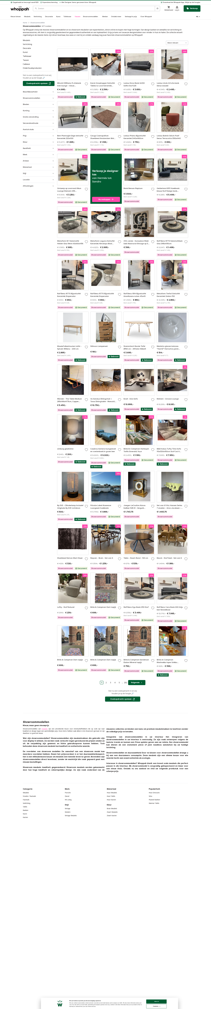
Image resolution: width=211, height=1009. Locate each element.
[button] (149, 2)
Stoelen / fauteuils (29, 796)
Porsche (68, 793)
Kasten (25, 817)
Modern (67, 812)
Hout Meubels (112, 793)
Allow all (156, 1001)
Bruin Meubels (112, 808)
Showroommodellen (37, 23)
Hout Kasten (111, 800)
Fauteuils (26, 800)
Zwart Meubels (112, 812)
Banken (25, 810)
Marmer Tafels (154, 803)
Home (25, 23)
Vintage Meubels (71, 815)
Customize (155, 1006)
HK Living (68, 800)
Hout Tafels (111, 796)
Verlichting (26, 803)
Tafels (25, 807)
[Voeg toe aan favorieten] (86, 84)
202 (125, 682)
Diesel (67, 796)
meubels (45, 729)
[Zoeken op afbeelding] (157, 8)
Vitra (150, 796)
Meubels (26, 793)
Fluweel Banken (154, 800)
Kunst (25, 814)
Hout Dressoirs (154, 793)
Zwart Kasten (112, 815)
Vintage (67, 808)
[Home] (20, 8)
